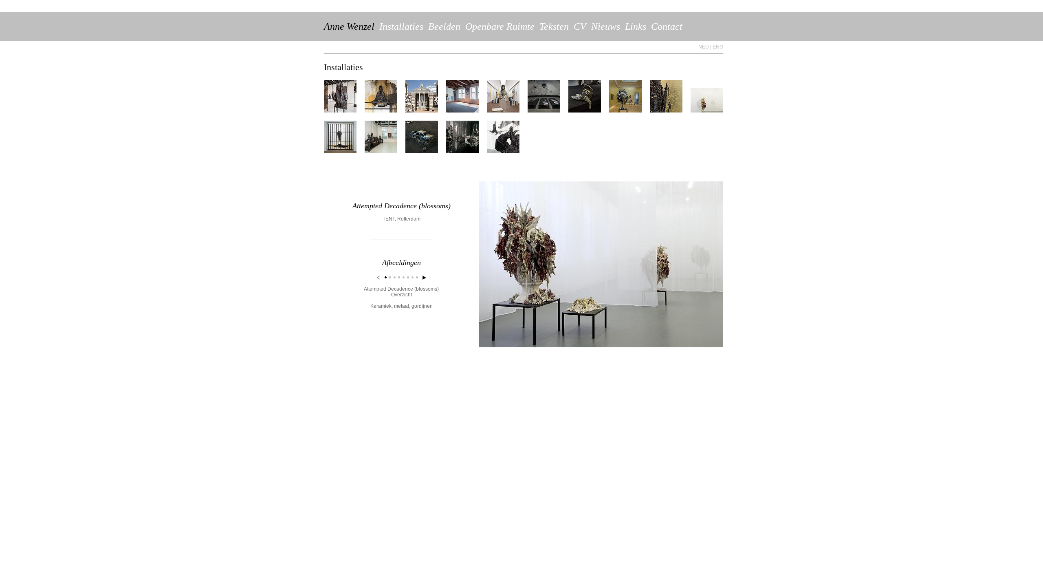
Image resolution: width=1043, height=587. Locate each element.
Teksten (554, 26)
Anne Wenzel (349, 26)
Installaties (401, 26)
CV (580, 26)
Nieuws (605, 26)
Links (635, 26)
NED (703, 47)
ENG (718, 47)
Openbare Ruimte (500, 26)
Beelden (444, 26)
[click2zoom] (601, 346)
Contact (666, 26)
